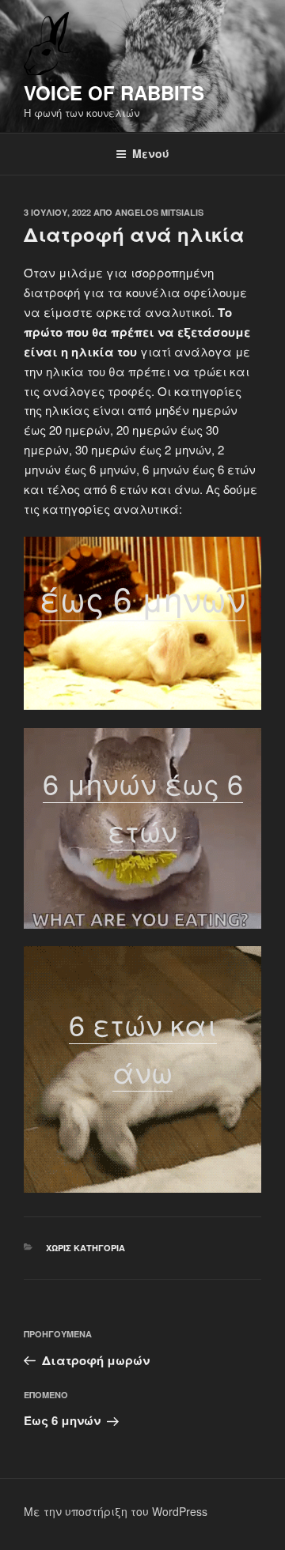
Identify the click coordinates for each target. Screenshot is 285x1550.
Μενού (150, 153)
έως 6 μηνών (142, 597)
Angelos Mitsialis (159, 212)
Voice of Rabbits (114, 92)
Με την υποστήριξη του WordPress (115, 1511)
